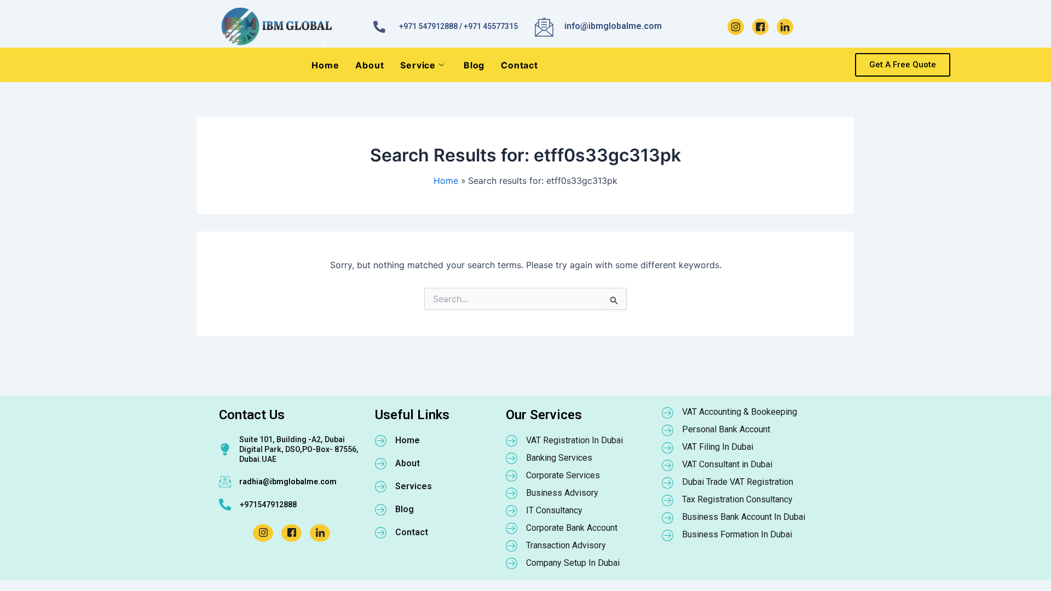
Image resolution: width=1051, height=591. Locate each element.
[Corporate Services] (512, 476)
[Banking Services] (512, 458)
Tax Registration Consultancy (737, 499)
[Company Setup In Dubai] (512, 563)
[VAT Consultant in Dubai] (668, 465)
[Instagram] (735, 27)
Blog (474, 65)
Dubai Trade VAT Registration (737, 482)
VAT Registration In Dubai (574, 440)
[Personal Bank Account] (668, 430)
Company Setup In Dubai (573, 563)
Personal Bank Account (726, 429)
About (369, 65)
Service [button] (418, 65)
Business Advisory (562, 493)
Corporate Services (563, 475)
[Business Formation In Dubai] (668, 535)
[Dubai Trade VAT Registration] (668, 483)
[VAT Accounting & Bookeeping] (668, 413)
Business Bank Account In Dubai (743, 517)
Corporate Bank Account (571, 528)
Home (325, 65)
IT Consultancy (554, 510)
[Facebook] (760, 27)
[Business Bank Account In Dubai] (668, 518)
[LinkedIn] (785, 27)
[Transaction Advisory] (512, 546)
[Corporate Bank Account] (512, 528)
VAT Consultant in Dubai (727, 464)
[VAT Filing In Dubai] (668, 448)
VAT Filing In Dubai (717, 447)
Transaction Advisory (566, 545)
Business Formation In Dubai (737, 534)
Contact (519, 65)
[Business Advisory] (512, 493)
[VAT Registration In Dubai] (512, 440)
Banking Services (559, 458)
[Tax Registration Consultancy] (668, 500)
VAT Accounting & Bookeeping (739, 412)
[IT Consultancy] (512, 511)
